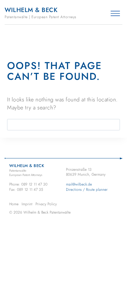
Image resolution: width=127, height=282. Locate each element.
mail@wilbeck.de (79, 184)
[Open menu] (115, 13)
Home (13, 204)
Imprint (27, 204)
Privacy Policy (46, 204)
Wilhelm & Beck (40, 13)
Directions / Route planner (87, 189)
